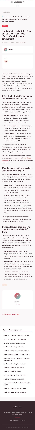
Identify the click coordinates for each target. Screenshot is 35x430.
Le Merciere (17, 1)
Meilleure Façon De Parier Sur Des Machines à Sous (17, 383)
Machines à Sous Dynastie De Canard (15, 388)
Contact (23, 420)
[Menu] (17, 5)
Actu (8, 12)
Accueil (4, 12)
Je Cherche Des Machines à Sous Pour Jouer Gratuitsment (17, 359)
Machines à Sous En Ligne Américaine (15, 392)
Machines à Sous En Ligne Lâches (14, 367)
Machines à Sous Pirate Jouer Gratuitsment (16, 351)
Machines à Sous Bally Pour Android (14, 364)
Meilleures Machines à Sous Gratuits (15, 339)
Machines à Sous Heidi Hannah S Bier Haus (17, 335)
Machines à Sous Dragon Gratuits (14, 347)
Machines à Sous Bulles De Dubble (14, 379)
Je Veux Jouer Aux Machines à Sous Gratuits (16, 354)
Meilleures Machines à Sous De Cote (15, 375)
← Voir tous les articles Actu (10, 314)
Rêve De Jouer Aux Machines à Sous (14, 343)
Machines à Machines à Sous (12, 371)
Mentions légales (14, 420)
